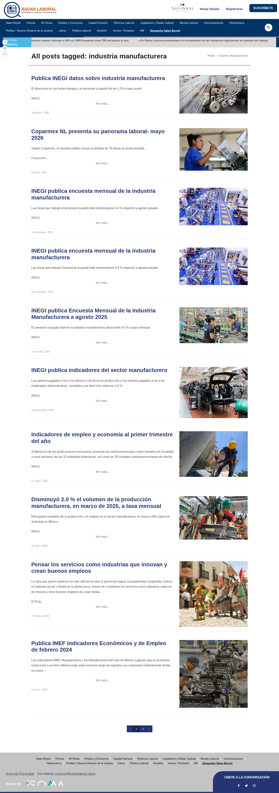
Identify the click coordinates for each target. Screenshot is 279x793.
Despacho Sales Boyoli (165, 30)
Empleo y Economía (70, 22)
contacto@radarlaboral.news (75, 774)
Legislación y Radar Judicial (157, 22)
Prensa (31, 22)
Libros (62, 30)
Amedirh (102, 30)
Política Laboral (81, 30)
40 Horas (46, 22)
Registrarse (234, 9)
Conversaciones (213, 22)
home (211, 55)
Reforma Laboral (124, 22)
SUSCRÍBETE (263, 8)
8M (142, 30)
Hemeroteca (236, 22)
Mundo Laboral (189, 22)
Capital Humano (98, 22)
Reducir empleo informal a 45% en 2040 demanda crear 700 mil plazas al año (58, 40)
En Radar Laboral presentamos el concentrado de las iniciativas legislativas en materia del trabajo (183, 40)
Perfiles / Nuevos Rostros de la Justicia (29, 30)
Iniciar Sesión (209, 9)
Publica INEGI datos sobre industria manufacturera (98, 78)
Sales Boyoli (13, 22)
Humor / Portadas (123, 30)
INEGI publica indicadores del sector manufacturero (99, 370)
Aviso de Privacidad (20, 774)
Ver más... (103, 103)
